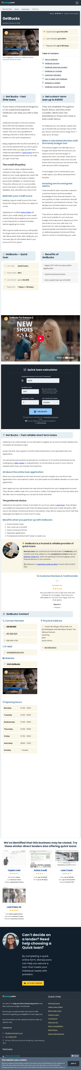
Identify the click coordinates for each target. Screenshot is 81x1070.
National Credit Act (31, 557)
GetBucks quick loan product (56, 67)
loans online (26, 212)
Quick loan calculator (53, 75)
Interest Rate (27, 387)
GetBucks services (52, 63)
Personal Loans (54, 1003)
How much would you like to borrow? (36, 376)
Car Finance (52, 1019)
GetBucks (10, 57)
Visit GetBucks (13, 664)
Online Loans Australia (12, 1056)
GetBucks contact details (55, 87)
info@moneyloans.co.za (14, 1033)
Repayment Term (28, 398)
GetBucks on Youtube (53, 71)
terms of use (41, 423)
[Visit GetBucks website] (20, 681)
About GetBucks (51, 59)
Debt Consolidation (55, 1026)
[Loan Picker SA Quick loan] (14, 895)
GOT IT (73, 1064)
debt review (19, 463)
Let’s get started (34, 983)
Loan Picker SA (14, 907)
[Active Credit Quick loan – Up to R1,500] (40, 859)
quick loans (27, 152)
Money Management (56, 1034)
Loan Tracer (67, 870)
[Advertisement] (60, 299)
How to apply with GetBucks (56, 79)
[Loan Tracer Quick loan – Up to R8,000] (66, 859)
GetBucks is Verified (52, 83)
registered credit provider (47, 564)
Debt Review (52, 1030)
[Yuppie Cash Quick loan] (14, 859)
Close (75, 1056)
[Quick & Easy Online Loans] (8, 3)
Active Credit (40, 870)
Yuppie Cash (14, 870)
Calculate (42, 411)
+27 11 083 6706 (10, 1037)
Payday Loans (53, 1015)
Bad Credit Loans (54, 1011)
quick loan (60, 505)
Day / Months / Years (50, 398)
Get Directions (50, 647)
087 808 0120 (11, 633)
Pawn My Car (53, 1022)
